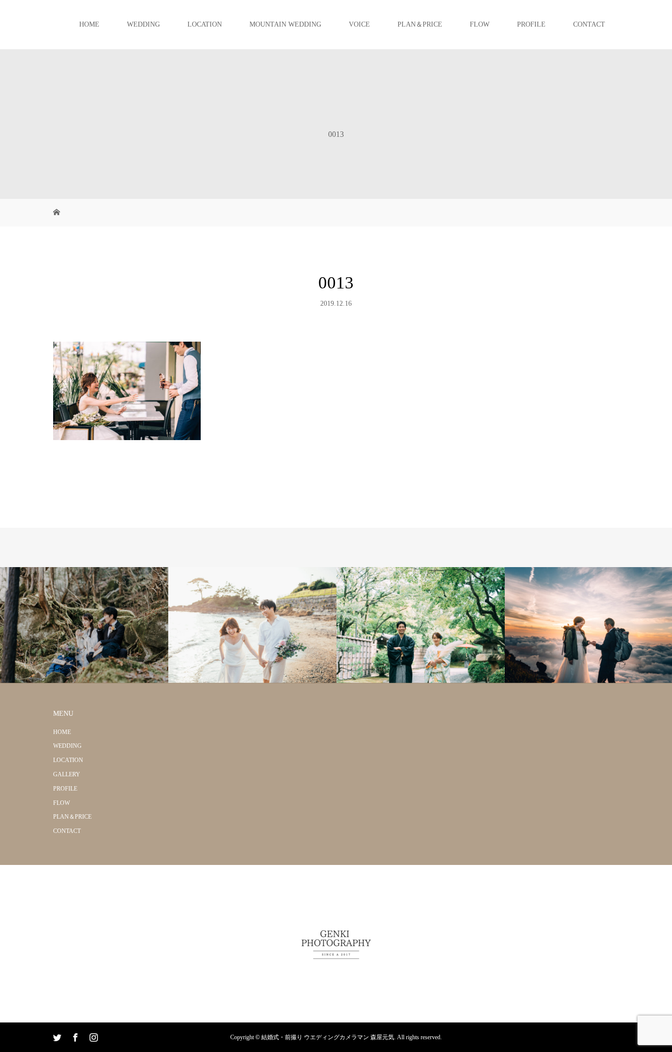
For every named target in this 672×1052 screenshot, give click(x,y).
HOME (89, 24)
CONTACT (589, 24)
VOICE (359, 24)
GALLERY (66, 774)
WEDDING (143, 24)
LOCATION (204, 24)
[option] (84, 625)
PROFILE (531, 24)
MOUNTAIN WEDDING (285, 24)
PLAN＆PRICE (419, 24)
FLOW (479, 24)
